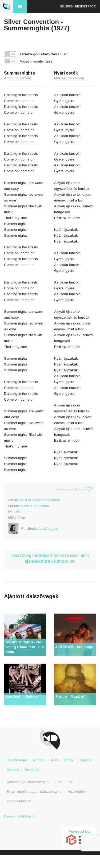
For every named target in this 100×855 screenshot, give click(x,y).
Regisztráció (85, 6)
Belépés (66, 6)
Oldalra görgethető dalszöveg (43, 54)
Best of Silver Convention (40, 500)
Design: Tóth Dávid (19, 816)
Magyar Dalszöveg (6, 6)
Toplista (85, 760)
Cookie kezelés (19, 801)
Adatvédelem (78, 792)
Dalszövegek (17, 760)
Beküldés (32, 770)
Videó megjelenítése (36, 61)
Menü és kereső (20, 6)
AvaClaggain (48, 529)
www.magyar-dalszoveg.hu (28, 782)
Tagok (68, 760)
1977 (17, 512)
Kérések (13, 770)
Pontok (38, 760)
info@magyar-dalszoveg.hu (39, 792)
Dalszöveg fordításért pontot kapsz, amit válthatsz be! (50, 558)
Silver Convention (35, 506)
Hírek (54, 760)
